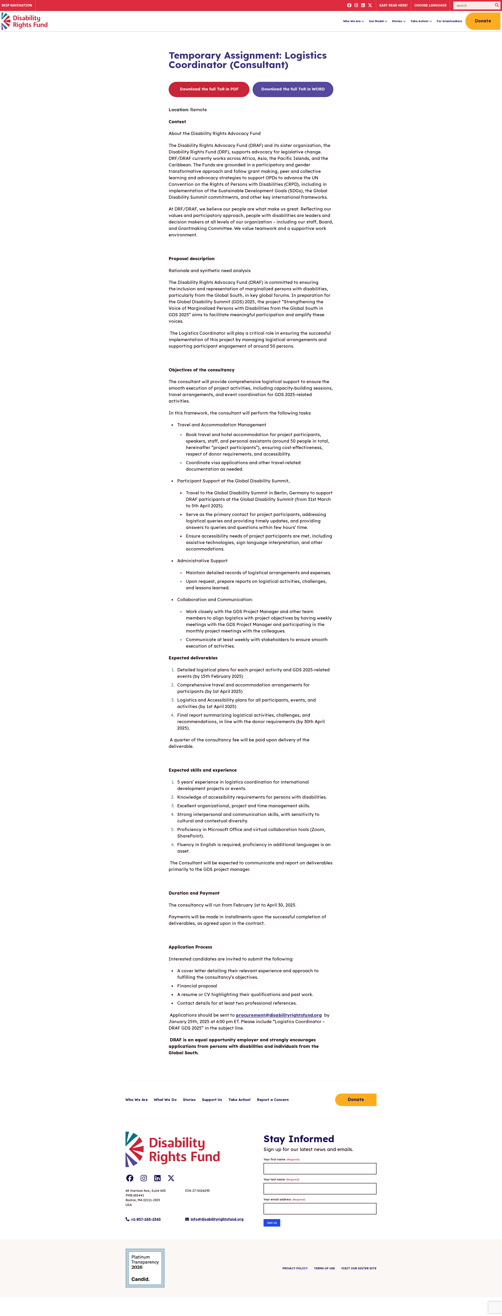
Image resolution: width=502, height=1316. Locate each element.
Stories (397, 21)
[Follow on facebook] (349, 5)
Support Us (212, 1099)
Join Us (272, 1223)
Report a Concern (273, 1099)
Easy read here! (393, 5)
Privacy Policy (295, 1268)
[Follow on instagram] (356, 5)
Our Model (376, 21)
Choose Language (430, 5)
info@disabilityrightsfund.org (217, 1219)
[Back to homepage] (24, 21)
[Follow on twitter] (370, 5)
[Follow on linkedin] (363, 5)
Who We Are (352, 21)
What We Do (165, 1099)
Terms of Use (324, 1268)
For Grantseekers (449, 21)
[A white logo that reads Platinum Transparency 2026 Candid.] (145, 1268)
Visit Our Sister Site (358, 1268)
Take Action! (419, 21)
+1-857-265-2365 (146, 1219)
